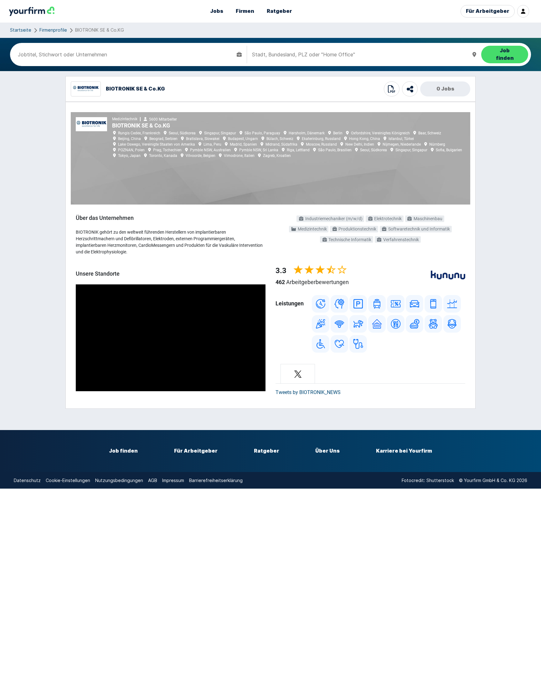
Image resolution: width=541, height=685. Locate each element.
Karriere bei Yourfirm (404, 451)
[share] (410, 88)
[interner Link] (31, 11)
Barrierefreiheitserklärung (216, 480)
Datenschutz (27, 480)
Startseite (20, 30)
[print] (391, 88)
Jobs (216, 11)
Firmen (245, 11)
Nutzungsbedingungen (119, 480)
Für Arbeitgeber (487, 11)
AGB (152, 480)
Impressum (173, 480)
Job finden (123, 451)
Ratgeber (279, 11)
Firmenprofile (53, 30)
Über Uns (327, 451)
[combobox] (126, 54)
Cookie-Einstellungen (68, 480)
